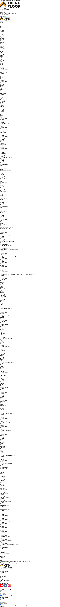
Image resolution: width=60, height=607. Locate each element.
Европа (2, 42)
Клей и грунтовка (4, 138)
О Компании (3, 8)
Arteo (1, 64)
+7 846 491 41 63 (4, 570)
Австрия (2, 39)
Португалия (3, 117)
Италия (2, 140)
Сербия (2, 40)
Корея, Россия (3, 290)
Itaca (1, 190)
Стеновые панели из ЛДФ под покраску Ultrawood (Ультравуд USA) (17, 274)
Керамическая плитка (5, 170)
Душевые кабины (4, 497)
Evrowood (2, 401)
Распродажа (3, 576)
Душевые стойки (4, 513)
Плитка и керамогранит (6, 157)
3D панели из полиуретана (6, 235)
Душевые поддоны (4, 509)
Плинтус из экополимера (6, 413)
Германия (2, 33)
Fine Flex (2, 102)
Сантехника (3, 488)
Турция (2, 37)
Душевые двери (4, 493)
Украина (2, 145)
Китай (1, 43)
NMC (1, 298)
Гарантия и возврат (5, 11)
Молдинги (2, 282)
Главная (2, 557)
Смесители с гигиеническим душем (9, 544)
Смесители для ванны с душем (7, 524)
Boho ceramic (3, 191)
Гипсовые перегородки (6, 245)
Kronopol (2, 50)
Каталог (13, 18)
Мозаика (2, 200)
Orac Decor (2, 240)
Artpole (2, 233)
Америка (2, 277)
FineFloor (2, 103)
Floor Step (2, 82)
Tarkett (1, 63)
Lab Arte (2, 131)
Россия (1, 34)
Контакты (2, 12)
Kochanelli (2, 128)
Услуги (2, 22)
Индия (1, 185)
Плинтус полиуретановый (6, 437)
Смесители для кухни (5, 532)
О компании (3, 552)
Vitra (1, 165)
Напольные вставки (5, 214)
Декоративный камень (5, 260)
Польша (2, 35)
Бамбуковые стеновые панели (7, 241)
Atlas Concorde (3, 168)
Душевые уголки (4, 517)
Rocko (1, 90)
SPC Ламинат (3, 72)
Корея (1, 287)
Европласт (2, 149)
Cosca (1, 304)
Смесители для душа (5, 528)
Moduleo (2, 106)
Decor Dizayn (3, 296)
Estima (1, 195)
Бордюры (2, 159)
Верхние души (3, 489)
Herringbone (3, 48)
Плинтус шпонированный (6, 463)
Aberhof (2, 85)
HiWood (2, 305)
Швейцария (3, 144)
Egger (1, 47)
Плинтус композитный (5, 422)
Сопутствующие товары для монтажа (9, 267)
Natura (1, 89)
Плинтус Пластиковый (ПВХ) (7, 430)
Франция (2, 38)
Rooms (1, 56)
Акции (1, 21)
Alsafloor (2, 60)
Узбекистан (3, 75)
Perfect (1, 303)
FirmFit (1, 105)
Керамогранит (3, 182)
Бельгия (2, 79)
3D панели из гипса (5, 228)
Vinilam (2, 107)
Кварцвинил (3, 93)
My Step (2, 54)
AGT (1, 59)
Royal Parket (3, 132)
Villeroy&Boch (3, 58)
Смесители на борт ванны (6, 540)
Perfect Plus (2, 307)
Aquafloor (2, 101)
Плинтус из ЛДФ (4, 387)
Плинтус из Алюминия (6, 338)
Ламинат (2, 30)
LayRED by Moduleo (5, 88)
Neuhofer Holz (3, 421)
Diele (1, 481)
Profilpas (2, 313)
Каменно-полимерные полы (7, 134)
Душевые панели (4, 505)
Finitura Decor (3, 468)
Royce (1, 92)
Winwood (2, 130)
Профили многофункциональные (8, 315)
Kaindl (1, 61)
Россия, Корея (3, 288)
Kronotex (2, 51)
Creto (1, 166)
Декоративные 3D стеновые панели (9, 249)
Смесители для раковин (6, 536)
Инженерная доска (4, 123)
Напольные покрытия (5, 29)
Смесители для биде (5, 521)
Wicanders (2, 156)
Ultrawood (2, 279)
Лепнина (2, 280)
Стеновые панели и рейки (6, 227)
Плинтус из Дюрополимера (7, 362)
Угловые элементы (4, 324)
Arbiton (2, 119)
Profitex (2, 122)
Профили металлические (6, 308)
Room (1, 55)
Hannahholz (3, 354)
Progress (2, 381)
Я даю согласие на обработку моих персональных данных (15, 595)
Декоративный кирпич (5, 263)
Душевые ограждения (5, 501)
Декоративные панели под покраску (9, 256)
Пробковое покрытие (5, 151)
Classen (2, 46)
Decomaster (2, 295)
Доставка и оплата (4, 9)
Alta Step (2, 86)
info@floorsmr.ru (4, 571)
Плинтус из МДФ (4, 395)
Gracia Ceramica (4, 197)
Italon (1, 169)
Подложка (2, 110)
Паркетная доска (4, 65)
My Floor (2, 52)
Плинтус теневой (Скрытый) (7, 455)
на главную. (15, 562)
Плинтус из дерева (4, 346)
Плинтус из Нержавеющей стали (8, 406)
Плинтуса (2, 337)
